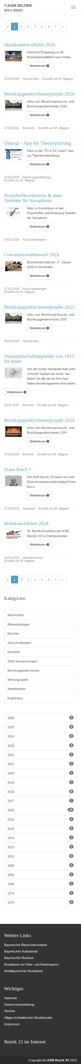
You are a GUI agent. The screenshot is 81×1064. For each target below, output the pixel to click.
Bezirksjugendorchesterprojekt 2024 (39, 420)
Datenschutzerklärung (19, 1004)
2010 (39, 856)
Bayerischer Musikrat (18, 958)
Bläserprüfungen (18, 624)
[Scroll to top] (72, 1055)
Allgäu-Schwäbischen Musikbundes (28, 1017)
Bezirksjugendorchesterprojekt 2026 (39, 94)
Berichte (13, 633)
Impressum (12, 1024)
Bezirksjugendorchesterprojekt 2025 (39, 307)
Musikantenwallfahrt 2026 (29, 44)
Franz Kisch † (17, 469)
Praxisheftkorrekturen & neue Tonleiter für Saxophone (33, 198)
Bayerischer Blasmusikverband (25, 945)
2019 (39, 782)
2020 (39, 773)
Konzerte (13, 652)
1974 (39, 893)
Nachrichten (15, 615)
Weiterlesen (38, 66)
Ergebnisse (15, 698)
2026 (39, 718)
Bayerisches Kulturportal (20, 951)
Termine (9, 1011)
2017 (39, 801)
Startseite (10, 998)
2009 (39, 865)
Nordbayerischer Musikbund (23, 971)
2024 (39, 736)
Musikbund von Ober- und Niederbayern (31, 964)
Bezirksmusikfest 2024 (26, 523)
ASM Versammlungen (22, 661)
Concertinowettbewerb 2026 (31, 254)
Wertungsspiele (17, 679)
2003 (39, 875)
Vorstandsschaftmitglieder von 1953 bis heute (39, 359)
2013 (39, 838)
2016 (39, 810)
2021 (39, 764)
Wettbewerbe (16, 689)
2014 (39, 828)
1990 (39, 884)
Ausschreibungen (19, 642)
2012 (39, 847)
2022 (39, 755)
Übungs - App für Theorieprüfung (37, 143)
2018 (39, 792)
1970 (39, 902)
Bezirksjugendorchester (23, 670)
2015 (39, 819)
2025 (39, 727)
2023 (39, 745)
